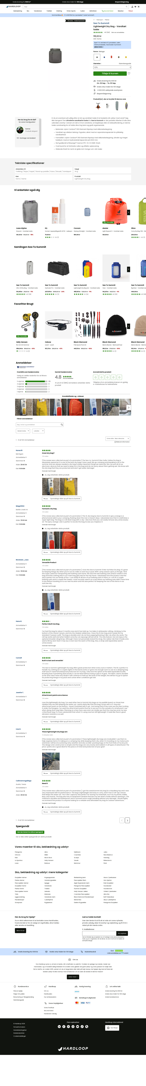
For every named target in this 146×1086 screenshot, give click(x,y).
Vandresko (48, 886)
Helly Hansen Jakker (81, 891)
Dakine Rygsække (80, 902)
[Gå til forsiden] (95, 20)
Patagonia (18, 852)
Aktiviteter (93, 11)
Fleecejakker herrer (21, 891)
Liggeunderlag (20, 897)
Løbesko (47, 891)
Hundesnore (108, 888)
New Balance (108, 855)
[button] (54, 55)
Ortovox (17, 855)
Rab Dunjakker (108, 883)
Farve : (99, 51)
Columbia (77, 855)
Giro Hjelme (108, 880)
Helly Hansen (48, 860)
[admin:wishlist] (129, 73)
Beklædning (18, 11)
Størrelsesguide (125, 63)
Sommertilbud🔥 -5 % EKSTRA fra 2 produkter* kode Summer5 (73, 15)
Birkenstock (107, 860)
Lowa (16, 863)
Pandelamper (19, 900)
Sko (28, 11)
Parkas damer (19, 880)
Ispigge (46, 883)
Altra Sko (106, 894)
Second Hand (108, 11)
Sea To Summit (101, 23)
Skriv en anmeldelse (117, 32)
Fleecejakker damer (21, 883)
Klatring (59, 11)
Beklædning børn (80, 877)
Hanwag (106, 857)
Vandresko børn (49, 897)
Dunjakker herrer (20, 886)
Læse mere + (98, 47)
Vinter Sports (71, 11)
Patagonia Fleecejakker (82, 886)
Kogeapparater (49, 877)
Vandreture (38, 11)
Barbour (47, 863)
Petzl (105, 863)
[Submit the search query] (127, 7)
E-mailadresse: (88, 929)
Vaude (76, 860)
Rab (16, 857)
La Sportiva (18, 860)
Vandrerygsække (50, 880)
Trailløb (49, 11)
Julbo (105, 852)
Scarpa (76, 857)
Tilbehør (107, 19)
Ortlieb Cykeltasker (110, 891)
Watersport (100, 19)
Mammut (77, 863)
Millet (46, 855)
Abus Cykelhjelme (110, 900)
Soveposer (18, 902)
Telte (16, 894)
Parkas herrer (19, 888)
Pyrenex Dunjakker (80, 888)
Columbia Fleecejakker (82, 894)
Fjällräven (77, 852)
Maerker (121, 11)
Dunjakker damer (21, 877)
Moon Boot (48, 857)
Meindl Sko (77, 900)
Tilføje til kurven (110, 74)
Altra (46, 852)
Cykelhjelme (48, 900)
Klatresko (47, 894)
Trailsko (47, 888)
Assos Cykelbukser (110, 877)
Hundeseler (107, 886)
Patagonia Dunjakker (111, 902)
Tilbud (130, 11)
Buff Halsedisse (109, 897)
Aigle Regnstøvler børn (81, 883)
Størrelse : (97, 63)
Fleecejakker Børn (80, 880)
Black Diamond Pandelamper (84, 897)
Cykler (82, 11)
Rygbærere (48, 902)
